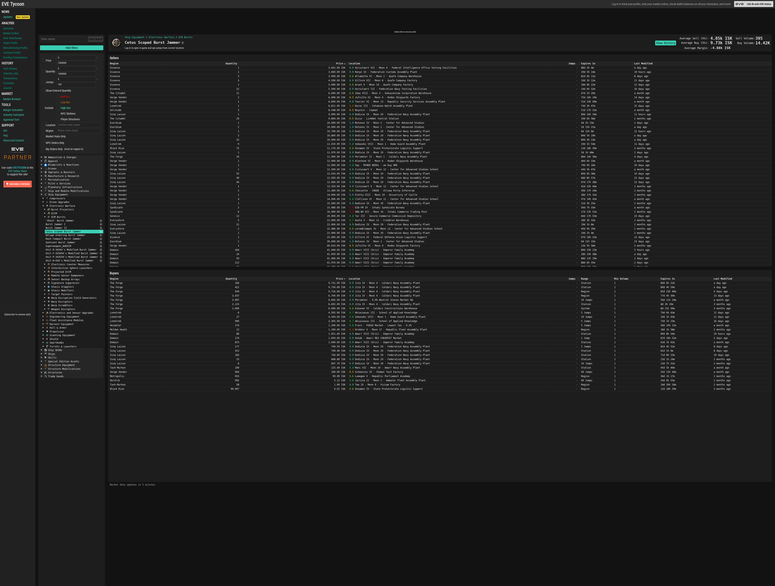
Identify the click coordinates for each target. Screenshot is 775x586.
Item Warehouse (12, 38)
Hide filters (72, 47)
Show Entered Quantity (58, 90)
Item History (10, 68)
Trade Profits (10, 43)
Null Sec (65, 96)
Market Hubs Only (56, 136)
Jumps (49, 82)
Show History (665, 43)
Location (51, 125)
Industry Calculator (13, 114)
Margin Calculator (13, 110)
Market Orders (11, 33)
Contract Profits (12, 52)
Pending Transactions (15, 57)
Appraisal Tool (11, 119)
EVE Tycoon (13, 4)
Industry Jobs (10, 73)
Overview (8, 28)
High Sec (66, 108)
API (5, 130)
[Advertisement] (405, 21)
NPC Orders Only (55, 142)
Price (48, 60)
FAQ (5, 135)
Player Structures (70, 119)
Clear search (96, 39)
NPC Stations (68, 113)
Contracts (8, 83)
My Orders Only (54, 149)
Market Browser (12, 99)
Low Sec (65, 102)
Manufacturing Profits (15, 47)
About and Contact (13, 140)
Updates (16, 17)
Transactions (10, 78)
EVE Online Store (17, 171)
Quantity (50, 71)
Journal (7, 88)
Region (49, 130)
